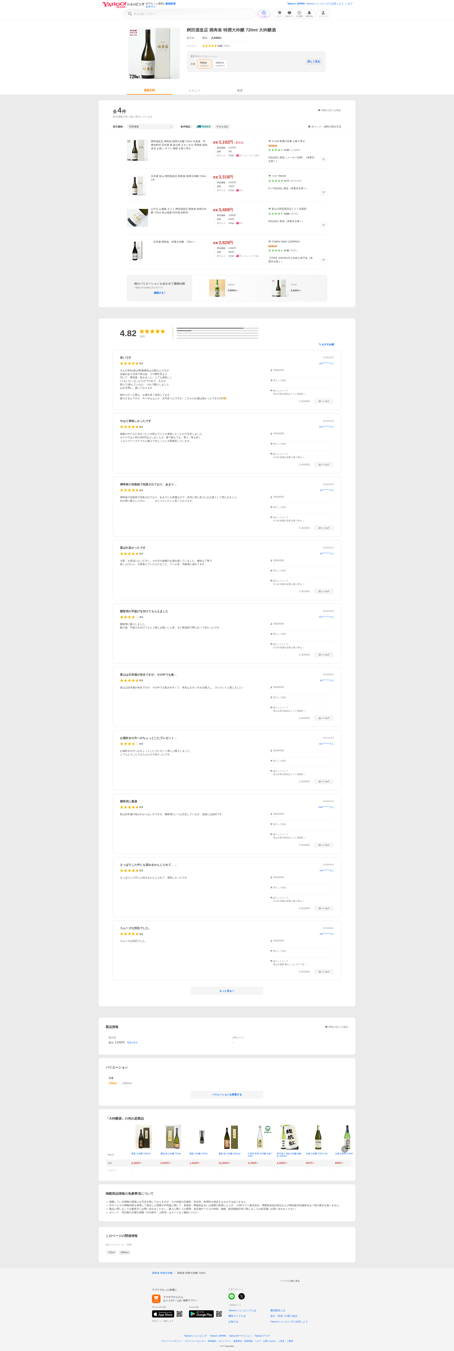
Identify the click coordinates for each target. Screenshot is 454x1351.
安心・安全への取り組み (284, 1315)
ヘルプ (349, 3)
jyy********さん (327, 680)
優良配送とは (277, 1310)
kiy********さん (327, 553)
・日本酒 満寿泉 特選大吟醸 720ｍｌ (173, 241)
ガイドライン (224, 1341)
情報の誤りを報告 (338, 1026)
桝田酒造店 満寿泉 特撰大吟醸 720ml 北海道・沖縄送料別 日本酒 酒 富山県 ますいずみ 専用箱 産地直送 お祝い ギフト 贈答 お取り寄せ (179, 145)
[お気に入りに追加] (323, 159)
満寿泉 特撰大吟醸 (162, 1272)
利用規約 (212, 1341)
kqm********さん (326, 807)
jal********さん (327, 490)
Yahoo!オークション (240, 1335)
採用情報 (248, 1341)
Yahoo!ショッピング (195, 1335)
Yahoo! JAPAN (296, 3)
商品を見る (132, 1042)
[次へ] (344, 1149)
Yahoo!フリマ (262, 1335)
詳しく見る (314, 61)
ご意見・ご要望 (285, 1341)
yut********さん (327, 870)
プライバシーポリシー (171, 1341)
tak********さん (327, 934)
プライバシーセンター (195, 1341)
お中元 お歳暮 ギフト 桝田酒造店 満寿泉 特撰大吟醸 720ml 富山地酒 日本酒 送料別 (179, 211)
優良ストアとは (237, 1315)
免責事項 (237, 1341)
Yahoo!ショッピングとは (242, 1310)
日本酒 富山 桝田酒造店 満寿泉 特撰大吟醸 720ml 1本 (178, 178)
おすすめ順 (328, 344)
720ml (111, 1252)
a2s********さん (326, 617)
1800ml (124, 1252)
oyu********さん (326, 744)
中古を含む (222, 126)
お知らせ (233, 1321)
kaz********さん (326, 426)
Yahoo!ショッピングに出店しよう (325, 3)
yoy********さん (326, 363)
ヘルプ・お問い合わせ (265, 1341)
